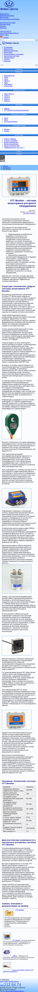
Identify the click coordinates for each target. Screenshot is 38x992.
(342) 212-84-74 (5, 31)
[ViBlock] (17, 489)
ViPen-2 (7, 81)
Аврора (7, 129)
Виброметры (4, 14)
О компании (8, 47)
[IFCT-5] (12, 410)
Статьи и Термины (10, 140)
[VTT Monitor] (19, 174)
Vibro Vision (8, 86)
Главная (5, 166)
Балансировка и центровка (10, 19)
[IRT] (17, 636)
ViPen (6, 77)
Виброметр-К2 (9, 75)
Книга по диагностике (12, 146)
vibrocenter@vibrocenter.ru (9, 33)
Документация (5, 24)
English (6, 37)
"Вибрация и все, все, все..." (14, 147)
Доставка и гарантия (29, 213)
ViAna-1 (7, 95)
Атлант (6, 131)
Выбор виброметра (11, 142)
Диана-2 (7, 101)
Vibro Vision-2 (9, 94)
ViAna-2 (7, 97)
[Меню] (1, 44)
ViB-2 (6, 118)
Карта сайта (4, 35)
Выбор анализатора (11, 144)
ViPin (6, 79)
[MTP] (17, 710)
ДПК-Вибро (8, 84)
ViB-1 (6, 82)
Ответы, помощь (10, 139)
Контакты (3, 28)
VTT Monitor (19, 910)
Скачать (3, 26)
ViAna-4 (7, 99)
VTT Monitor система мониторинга (16, 110)
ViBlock (6, 108)
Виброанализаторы (7, 15)
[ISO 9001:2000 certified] (2, 161)
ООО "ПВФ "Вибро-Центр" (9, 981)
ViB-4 (6, 120)
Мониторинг (4, 17)
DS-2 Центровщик (10, 121)
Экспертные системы (7, 22)
